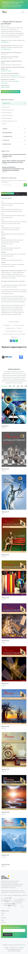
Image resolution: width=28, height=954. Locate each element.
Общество (19, 328)
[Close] (25, 2)
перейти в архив (5, 87)
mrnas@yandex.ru (5, 42)
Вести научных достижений (8, 193)
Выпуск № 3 (5, 512)
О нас (2, 915)
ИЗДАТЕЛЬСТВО (6, 103)
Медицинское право (10, 328)
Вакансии (21, 947)
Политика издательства (7, 115)
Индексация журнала (7, 118)
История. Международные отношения (13, 331)
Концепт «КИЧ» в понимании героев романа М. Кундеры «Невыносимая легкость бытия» (13, 161)
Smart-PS (22, 944)
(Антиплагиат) (15, 75)
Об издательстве (6, 107)
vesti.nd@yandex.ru (6, 49)
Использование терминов (14, 950)
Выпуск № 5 (5, 598)
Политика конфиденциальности (9, 121)
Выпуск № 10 (5, 812)
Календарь (3, 917)
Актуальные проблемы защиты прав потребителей (14, 334)
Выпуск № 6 (5, 640)
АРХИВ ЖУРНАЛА (7, 144)
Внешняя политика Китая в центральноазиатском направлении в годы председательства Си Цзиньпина (13, 169)
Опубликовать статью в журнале (10, 91)
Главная (3, 913)
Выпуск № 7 (5, 683)
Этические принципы (7, 112)
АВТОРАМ (5, 129)
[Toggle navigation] (23, 12)
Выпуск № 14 (5, 864)
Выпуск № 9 (5, 769)
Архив (2, 920)
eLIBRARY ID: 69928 (6, 71)
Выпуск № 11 (5, 855)
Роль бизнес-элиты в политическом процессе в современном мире (14, 155)
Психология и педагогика (18, 325)
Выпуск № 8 (5, 726)
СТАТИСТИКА (6, 140)
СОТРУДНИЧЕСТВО (7, 136)
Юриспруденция (7, 325)
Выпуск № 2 (5, 469)
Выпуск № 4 (5, 555)
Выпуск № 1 (5, 426)
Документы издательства (8, 110)
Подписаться (7, 934)
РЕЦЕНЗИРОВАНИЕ (7, 132)
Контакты (4, 123)
